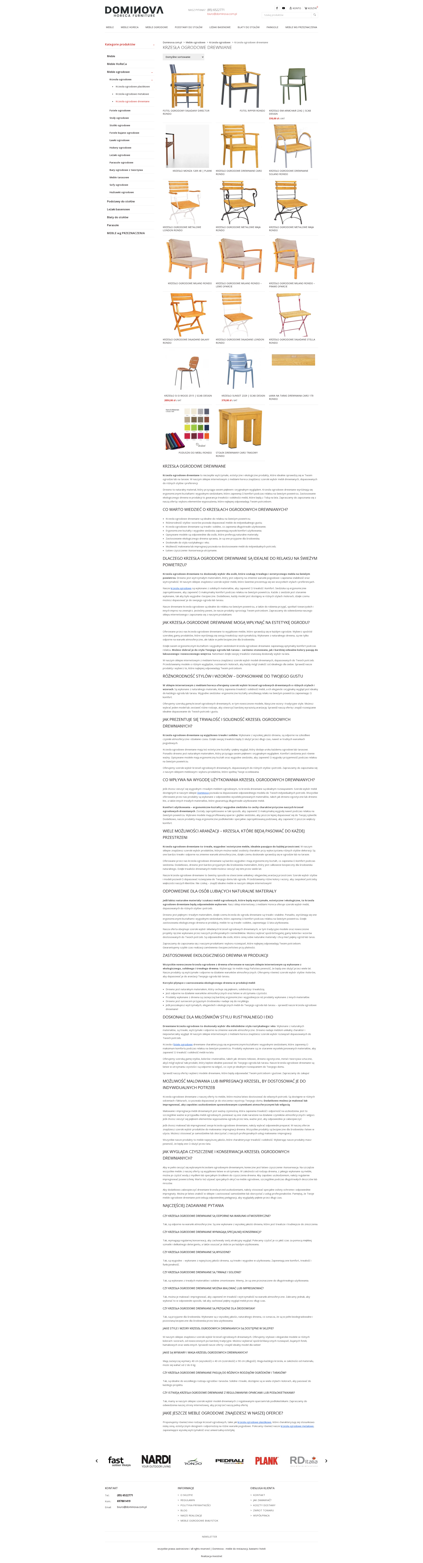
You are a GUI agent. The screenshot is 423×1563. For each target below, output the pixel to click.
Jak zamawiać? (262, 1500)
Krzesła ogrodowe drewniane (133, 101)
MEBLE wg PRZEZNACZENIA (301, 27)
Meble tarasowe (119, 177)
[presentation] (96, 1461)
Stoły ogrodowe (119, 117)
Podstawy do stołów (188, 27)
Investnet (217, 1556)
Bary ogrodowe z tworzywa (126, 170)
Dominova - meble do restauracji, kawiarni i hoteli (239, 1548)
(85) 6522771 (216, 10)
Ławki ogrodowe (120, 140)
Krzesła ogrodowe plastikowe (133, 86)
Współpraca (261, 1515)
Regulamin (187, 1500)
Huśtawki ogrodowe (122, 192)
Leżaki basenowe (220, 27)
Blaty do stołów (249, 27)
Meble (110, 27)
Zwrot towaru (263, 1510)
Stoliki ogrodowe (120, 125)
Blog (183, 1510)
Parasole (272, 27)
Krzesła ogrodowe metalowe (132, 93)
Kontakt (259, 1495)
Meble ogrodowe (156, 27)
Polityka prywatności (195, 1505)
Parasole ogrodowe (121, 162)
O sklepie (186, 1495)
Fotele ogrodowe (120, 110)
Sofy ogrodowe (119, 184)
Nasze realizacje (191, 1515)
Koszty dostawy (264, 1505)
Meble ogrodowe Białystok (199, 1520)
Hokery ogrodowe (120, 147)
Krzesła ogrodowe (121, 79)
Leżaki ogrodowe (120, 155)
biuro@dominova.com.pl (222, 14)
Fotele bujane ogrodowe (124, 132)
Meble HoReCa (129, 27)
